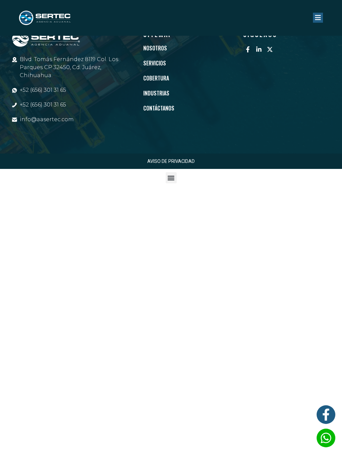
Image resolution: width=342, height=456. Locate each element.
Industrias (156, 93)
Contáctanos (158, 108)
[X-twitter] (270, 49)
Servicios (154, 63)
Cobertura (156, 78)
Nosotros (155, 48)
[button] (171, 177)
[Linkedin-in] (259, 49)
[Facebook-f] (247, 49)
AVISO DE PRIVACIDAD (171, 161)
